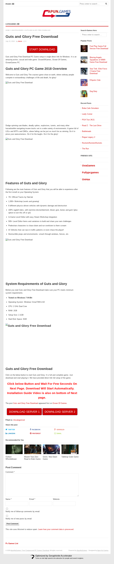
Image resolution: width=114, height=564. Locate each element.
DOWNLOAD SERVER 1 (24, 411)
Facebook (36, 429)
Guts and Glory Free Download (25, 403)
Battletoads (86, 131)
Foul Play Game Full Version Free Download (99, 47)
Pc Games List (12, 543)
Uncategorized (17, 30)
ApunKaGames (82, 550)
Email (59, 433)
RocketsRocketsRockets (92, 143)
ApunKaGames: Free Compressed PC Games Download (30, 550)
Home (8, 30)
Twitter (11, 429)
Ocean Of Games (60, 403)
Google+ (61, 429)
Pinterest (36, 433)
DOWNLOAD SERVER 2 (60, 411)
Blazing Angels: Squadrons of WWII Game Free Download (98, 59)
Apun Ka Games (102, 550)
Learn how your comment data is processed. (56, 529)
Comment (10, 472)
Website (56, 499)
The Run (85, 149)
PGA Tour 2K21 (88, 120)
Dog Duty (93, 91)
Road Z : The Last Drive (91, 125)
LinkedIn (11, 433)
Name (9, 499)
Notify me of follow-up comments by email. (23, 511)
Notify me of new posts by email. (19, 519)
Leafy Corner (87, 114)
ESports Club (95, 80)
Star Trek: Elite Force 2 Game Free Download (98, 71)
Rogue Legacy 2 (88, 137)
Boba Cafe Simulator (90, 108)
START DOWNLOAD (42, 49)
